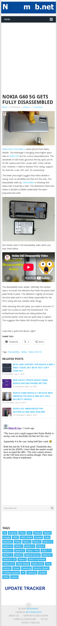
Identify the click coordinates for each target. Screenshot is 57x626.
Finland (37, 533)
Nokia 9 (22, 559)
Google (6, 537)
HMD (15, 537)
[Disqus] (28, 461)
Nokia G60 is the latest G (14, 149)
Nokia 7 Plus (33, 550)
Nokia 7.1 (46, 550)
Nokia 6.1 (7, 550)
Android (12, 533)
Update (42, 572)
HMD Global (26, 537)
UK (23, 572)
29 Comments (8, 403)
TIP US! (44, 619)
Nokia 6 (40, 546)
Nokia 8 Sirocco (32, 555)
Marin (4, 107)
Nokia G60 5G (35, 352)
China (22, 533)
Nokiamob (32, 608)
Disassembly (13, 352)
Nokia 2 (26, 542)
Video (6, 577)
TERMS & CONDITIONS (24, 619)
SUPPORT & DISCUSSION (35, 615)
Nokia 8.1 (47, 555)
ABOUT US (14, 615)
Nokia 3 (36, 542)
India (47, 537)
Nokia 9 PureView (37, 559)
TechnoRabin (28, 182)
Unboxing (31, 572)
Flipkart (47, 533)
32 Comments (19, 415)
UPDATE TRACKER (30, 622)
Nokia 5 (18, 546)
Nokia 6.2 (19, 550)
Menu (7, 19)
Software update (11, 572)
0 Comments (7, 374)
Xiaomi (14, 577)
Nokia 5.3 (29, 546)
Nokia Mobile (23, 564)
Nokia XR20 (37, 564)
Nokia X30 (14, 156)
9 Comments (18, 387)
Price (48, 564)
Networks (7, 542)
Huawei (38, 537)
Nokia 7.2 (7, 555)
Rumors (6, 568)
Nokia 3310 (8, 564)
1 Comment (37, 107)
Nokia (24, 352)
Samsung (26, 568)
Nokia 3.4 (47, 542)
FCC (29, 533)
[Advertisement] (28, 51)
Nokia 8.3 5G (9, 559)
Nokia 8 (18, 555)
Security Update (41, 568)
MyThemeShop (33, 612)
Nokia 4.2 (7, 546)
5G (4, 533)
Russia (16, 568)
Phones (26, 107)
